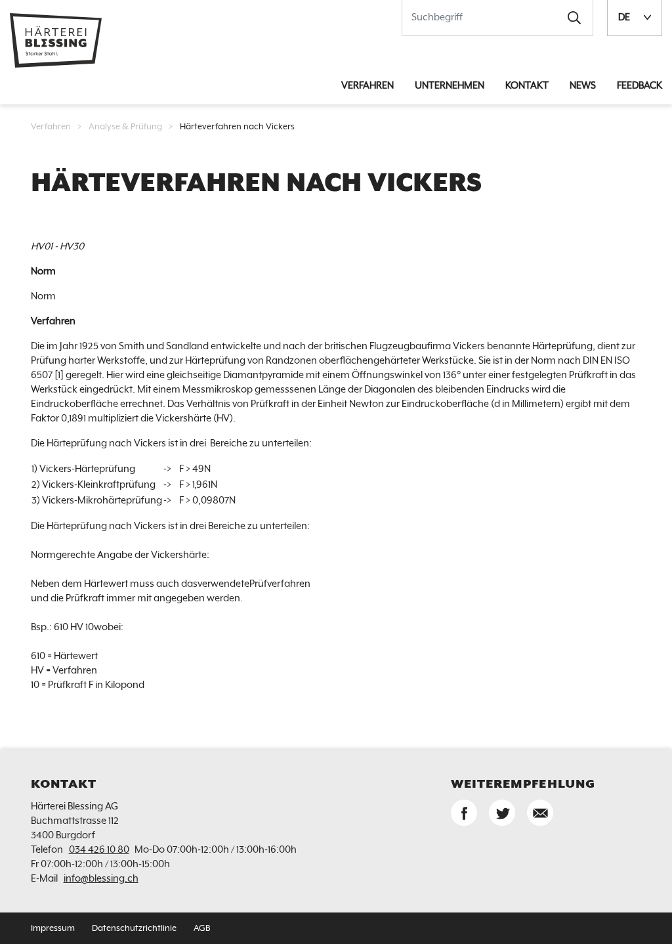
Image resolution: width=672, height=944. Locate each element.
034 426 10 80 (99, 849)
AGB (202, 928)
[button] (574, 17)
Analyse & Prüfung (125, 127)
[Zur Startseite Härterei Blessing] (56, 39)
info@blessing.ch (101, 878)
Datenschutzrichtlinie (134, 928)
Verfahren (51, 127)
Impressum (53, 928)
